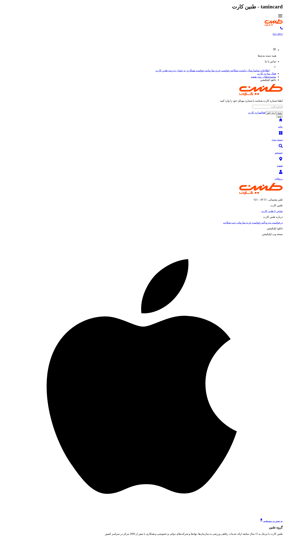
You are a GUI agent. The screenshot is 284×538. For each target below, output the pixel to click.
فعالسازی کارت (256, 112)
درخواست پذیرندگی (273, 222)
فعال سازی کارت (266, 73)
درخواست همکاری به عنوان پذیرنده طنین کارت (181, 70)
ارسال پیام (248, 70)
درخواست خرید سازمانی (219, 70)
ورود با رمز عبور (274, 113)
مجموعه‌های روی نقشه (263, 76)
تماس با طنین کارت (272, 211)
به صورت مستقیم (273, 521)
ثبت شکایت (237, 70)
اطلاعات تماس (262, 70)
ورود (279, 116)
